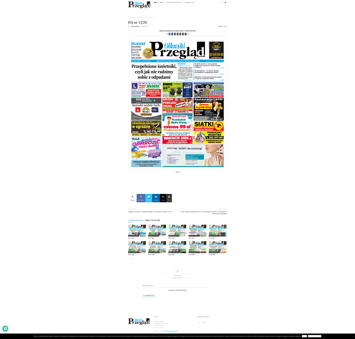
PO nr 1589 (131, 254)
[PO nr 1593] (157, 230)
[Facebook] (222, 2)
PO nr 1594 (131, 238)
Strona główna (132, 17)
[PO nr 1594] (137, 230)
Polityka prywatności (315, 336)
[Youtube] (225, 2)
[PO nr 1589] (137, 247)
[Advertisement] (177, 182)
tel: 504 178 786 (158, 327)
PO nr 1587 (171, 254)
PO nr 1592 (171, 238)
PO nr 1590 (212, 238)
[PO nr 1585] (218, 247)
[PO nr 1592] (177, 230)
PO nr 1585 (212, 254)
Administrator (135, 26)
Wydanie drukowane (142, 17)
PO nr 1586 (192, 254)
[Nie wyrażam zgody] (353, 336)
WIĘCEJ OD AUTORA (152, 220)
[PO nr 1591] (198, 230)
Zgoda (304, 336)
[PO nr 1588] (157, 247)
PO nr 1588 (151, 254)
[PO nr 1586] (198, 247)
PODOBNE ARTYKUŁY (135, 220)
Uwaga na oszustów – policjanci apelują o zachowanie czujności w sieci (150, 212)
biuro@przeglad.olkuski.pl (170, 331)
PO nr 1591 (192, 238)
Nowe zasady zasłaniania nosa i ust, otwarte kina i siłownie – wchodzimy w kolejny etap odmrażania (204, 212)
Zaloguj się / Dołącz (189, 2)
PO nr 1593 (151, 238)
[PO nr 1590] (218, 230)
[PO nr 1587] (177, 247)
